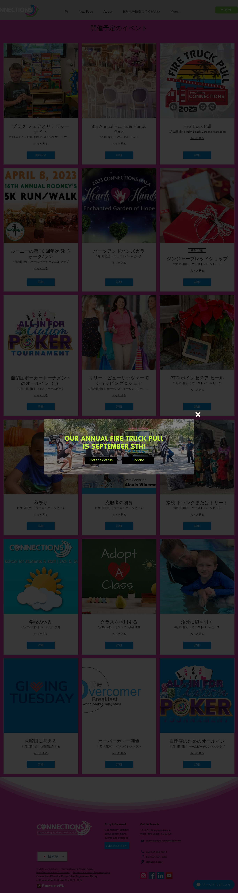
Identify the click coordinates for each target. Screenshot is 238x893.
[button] (198, 414)
